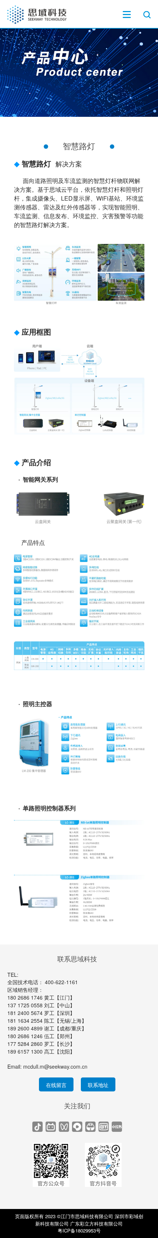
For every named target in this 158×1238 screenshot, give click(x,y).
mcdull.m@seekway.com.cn (55, 1066)
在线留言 (56, 1084)
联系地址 (98, 1084)
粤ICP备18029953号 (79, 1230)
